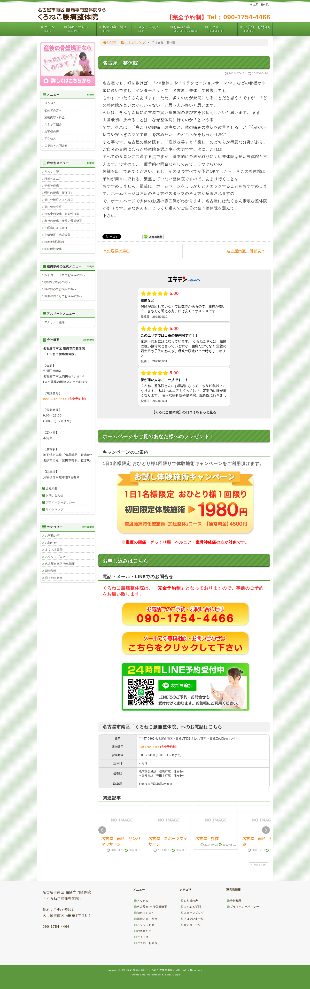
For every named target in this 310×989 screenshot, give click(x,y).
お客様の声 (185, 28)
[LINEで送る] (153, 236)
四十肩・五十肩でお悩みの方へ (64, 275)
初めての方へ (78, 28)
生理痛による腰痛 (56, 228)
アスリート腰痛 (54, 322)
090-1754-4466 (149, 747)
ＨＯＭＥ (50, 103)
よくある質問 (53, 549)
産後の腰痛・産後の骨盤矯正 (63, 221)
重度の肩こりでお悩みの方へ (63, 296)
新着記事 (51, 570)
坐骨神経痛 (51, 185)
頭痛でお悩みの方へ (57, 282)
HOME (111, 42)
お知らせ (51, 542)
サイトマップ (54, 509)
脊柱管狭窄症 (53, 207)
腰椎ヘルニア (53, 178)
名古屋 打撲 (207, 838)
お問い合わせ (54, 495)
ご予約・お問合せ (257, 28)
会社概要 (51, 488)
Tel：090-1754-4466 (238, 17)
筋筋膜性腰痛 (53, 249)
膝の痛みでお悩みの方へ (60, 289)
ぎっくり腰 (51, 171)
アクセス (216, 28)
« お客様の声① (117, 251)
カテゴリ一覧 (192, 924)
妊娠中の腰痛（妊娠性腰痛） (63, 214)
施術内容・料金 (115, 28)
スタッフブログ (135, 42)
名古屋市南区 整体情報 (60, 563)
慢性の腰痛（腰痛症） (58, 192)
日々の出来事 (53, 577)
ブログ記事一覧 (194, 918)
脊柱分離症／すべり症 (58, 199)
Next (266, 830)
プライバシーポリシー (60, 502)
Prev (102, 830)
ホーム (49, 28)
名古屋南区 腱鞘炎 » (245, 251)
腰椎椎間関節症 (54, 242)
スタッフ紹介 (148, 28)
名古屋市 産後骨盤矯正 (152, 906)
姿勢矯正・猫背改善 (57, 235)
